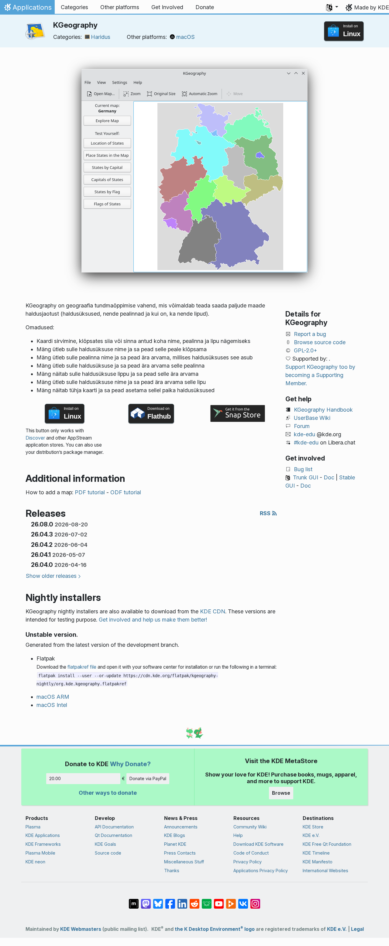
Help (238, 835)
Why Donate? (130, 764)
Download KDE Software (258, 844)
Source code (108, 852)
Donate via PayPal (147, 778)
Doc (329, 477)
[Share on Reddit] (194, 901)
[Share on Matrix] (134, 901)
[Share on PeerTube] (231, 901)
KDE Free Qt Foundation (327, 844)
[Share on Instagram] (255, 901)
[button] (332, 7)
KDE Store (313, 826)
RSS (266, 513)
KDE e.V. (311, 835)
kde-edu (304, 434)
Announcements (181, 826)
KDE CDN (212, 611)
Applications (27, 9)
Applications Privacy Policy (260, 870)
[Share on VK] (243, 901)
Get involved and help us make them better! (153, 619)
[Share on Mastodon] (146, 901)
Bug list (303, 469)
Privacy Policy (247, 861)
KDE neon (35, 861)
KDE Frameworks (43, 844)
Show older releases (51, 576)
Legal (357, 929)
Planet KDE (175, 844)
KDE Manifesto (317, 861)
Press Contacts (180, 852)
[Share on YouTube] (219, 901)
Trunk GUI (305, 477)
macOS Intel (51, 705)
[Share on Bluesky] (158, 901)
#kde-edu (306, 442)
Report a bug (310, 334)
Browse (281, 793)
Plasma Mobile (40, 852)
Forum (302, 426)
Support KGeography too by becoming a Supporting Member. (320, 375)
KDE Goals (105, 844)
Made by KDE (371, 7)
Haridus (100, 37)
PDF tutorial (90, 492)
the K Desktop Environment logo (215, 929)
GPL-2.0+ (305, 350)
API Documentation (114, 826)
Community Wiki (250, 826)
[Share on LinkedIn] (182, 901)
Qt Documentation (113, 835)
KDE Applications (43, 835)
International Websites (325, 870)
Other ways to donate (108, 793)
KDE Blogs (174, 835)
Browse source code (320, 342)
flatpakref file (81, 667)
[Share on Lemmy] (207, 901)
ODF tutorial (125, 492)
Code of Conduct (251, 852)
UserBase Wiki (312, 418)
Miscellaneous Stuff (184, 861)
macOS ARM (52, 697)
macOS (185, 37)
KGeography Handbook (323, 409)
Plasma (33, 826)
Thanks (171, 870)
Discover (35, 438)
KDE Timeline (316, 852)
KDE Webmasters (80, 929)
